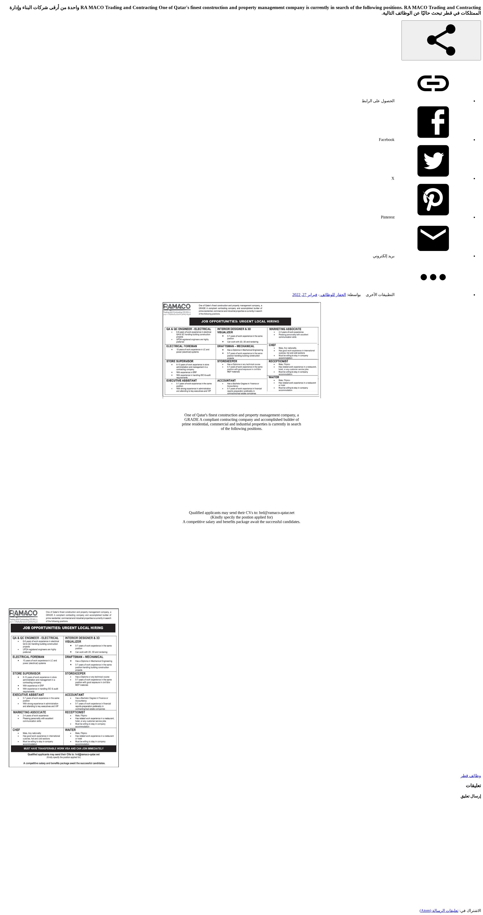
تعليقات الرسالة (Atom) (439, 910)
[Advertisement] (241, 470)
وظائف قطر (471, 776)
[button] (441, 40)
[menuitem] (416, 101)
